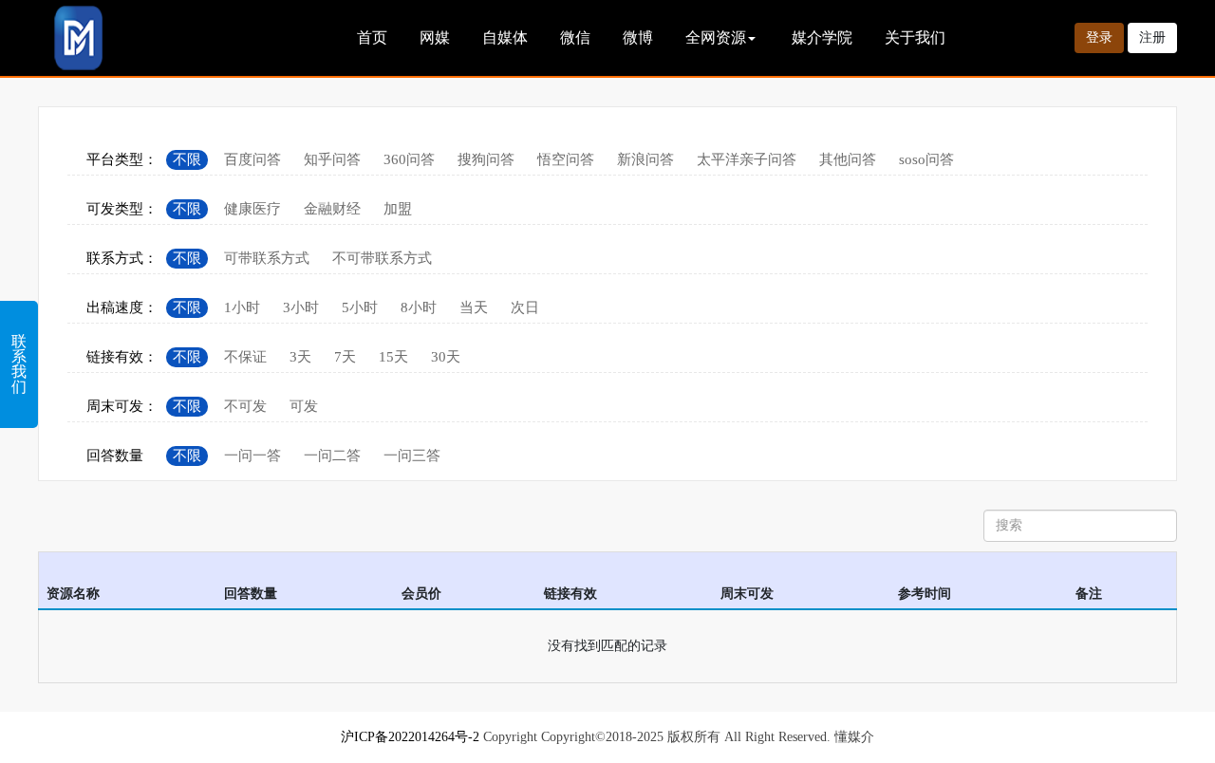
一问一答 (252, 455)
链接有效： (122, 356)
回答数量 (114, 455)
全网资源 (715, 37)
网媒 (435, 37)
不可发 (245, 406)
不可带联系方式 (382, 258)
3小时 (301, 307)
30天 (445, 356)
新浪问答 (645, 159)
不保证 (245, 356)
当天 (473, 307)
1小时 (242, 307)
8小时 (419, 307)
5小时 (360, 307)
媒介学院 (822, 37)
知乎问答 (332, 159)
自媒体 (505, 37)
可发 (304, 406)
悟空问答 (565, 159)
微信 (575, 37)
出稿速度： (122, 307)
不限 (187, 159)
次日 (525, 307)
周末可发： (122, 406)
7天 (345, 356)
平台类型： (122, 159)
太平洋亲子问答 (746, 159)
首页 (372, 37)
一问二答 (332, 455)
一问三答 (411, 455)
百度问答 (252, 159)
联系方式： (122, 258)
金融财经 (332, 208)
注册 (1152, 37)
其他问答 (847, 159)
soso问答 (926, 159)
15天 (393, 356)
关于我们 (915, 37)
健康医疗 (252, 208)
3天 (300, 356)
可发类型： (122, 208)
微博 (638, 37)
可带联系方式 (266, 258)
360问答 (409, 159)
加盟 (397, 208)
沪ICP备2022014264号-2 (410, 737)
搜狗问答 (486, 159)
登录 (1099, 37)
